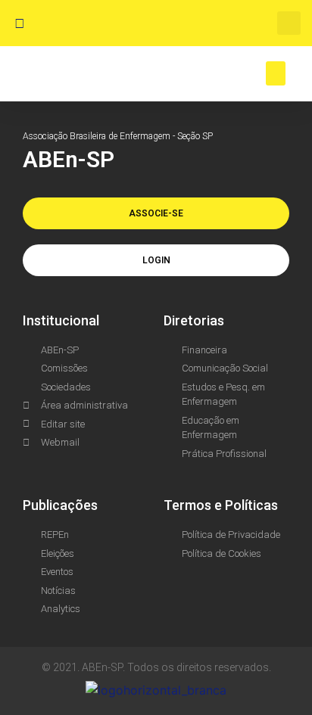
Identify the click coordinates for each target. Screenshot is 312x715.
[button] (289, 23)
